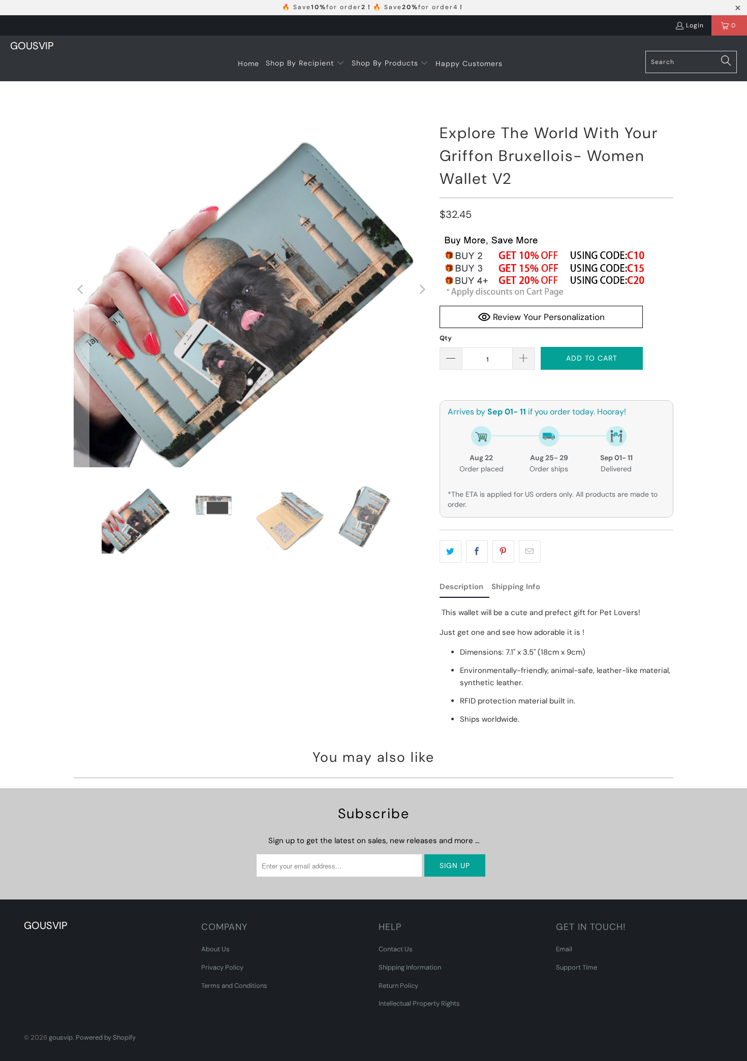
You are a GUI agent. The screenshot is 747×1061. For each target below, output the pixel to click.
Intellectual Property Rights (419, 1003)
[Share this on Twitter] (450, 551)
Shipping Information (410, 967)
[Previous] (81, 289)
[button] (305, 63)
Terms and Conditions (234, 985)
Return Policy (398, 985)
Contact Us (396, 949)
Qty (446, 338)
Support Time (576, 967)
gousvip (61, 1037)
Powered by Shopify (106, 1037)
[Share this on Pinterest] (503, 551)
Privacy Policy (222, 967)
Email (564, 949)
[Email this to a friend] (530, 551)
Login (695, 25)
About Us (215, 949)
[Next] (422, 289)
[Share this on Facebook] (477, 551)
